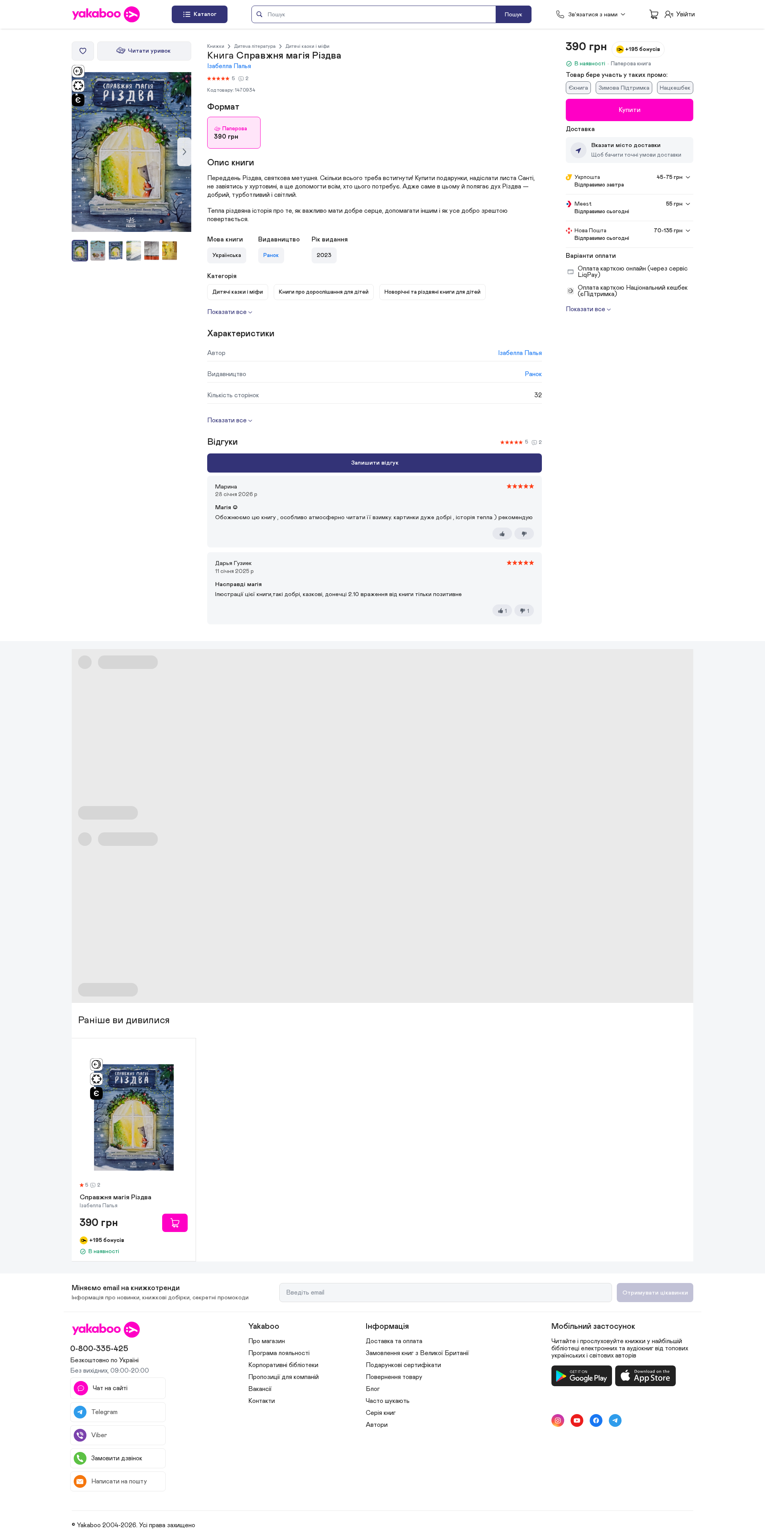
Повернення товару (394, 1377)
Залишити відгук (374, 463)
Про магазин (266, 1341)
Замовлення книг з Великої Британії (417, 1353)
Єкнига (578, 88)
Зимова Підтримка (623, 88)
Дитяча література (255, 46)
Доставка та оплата (394, 1341)
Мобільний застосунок (593, 1326)
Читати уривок (149, 51)
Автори (377, 1425)
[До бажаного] (83, 51)
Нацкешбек (675, 88)
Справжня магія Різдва (115, 1198)
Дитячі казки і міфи (307, 46)
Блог (373, 1389)
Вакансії (260, 1389)
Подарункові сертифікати (403, 1365)
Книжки (215, 46)
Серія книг (381, 1413)
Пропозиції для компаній (283, 1377)
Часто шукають (388, 1401)
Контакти (261, 1401)
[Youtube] (577, 1420)
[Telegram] (615, 1420)
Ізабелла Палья (229, 66)
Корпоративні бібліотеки (283, 1365)
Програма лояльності (279, 1353)
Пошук (513, 15)
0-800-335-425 (99, 1349)
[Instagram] (557, 1420)
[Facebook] (596, 1420)
